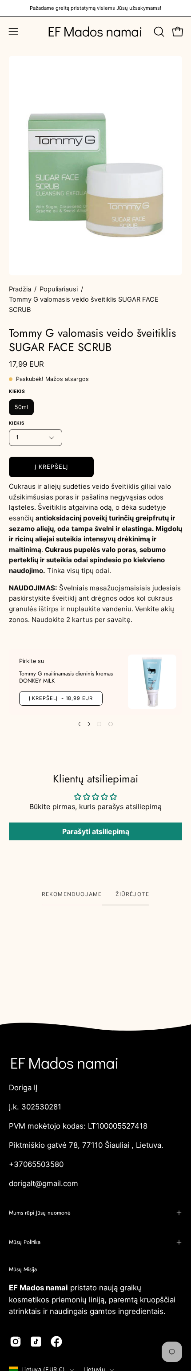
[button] (158, 31)
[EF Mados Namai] (95, 32)
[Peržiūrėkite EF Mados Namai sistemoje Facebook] (56, 1341)
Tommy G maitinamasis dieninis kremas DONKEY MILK (66, 676)
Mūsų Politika (24, 1242)
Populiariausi (59, 289)
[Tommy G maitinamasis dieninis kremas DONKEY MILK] (152, 682)
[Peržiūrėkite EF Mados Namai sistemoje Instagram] (15, 1341)
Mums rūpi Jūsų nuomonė (40, 1212)
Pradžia (20, 289)
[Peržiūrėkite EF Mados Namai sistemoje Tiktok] (36, 1341)
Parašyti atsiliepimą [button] (95, 831)
